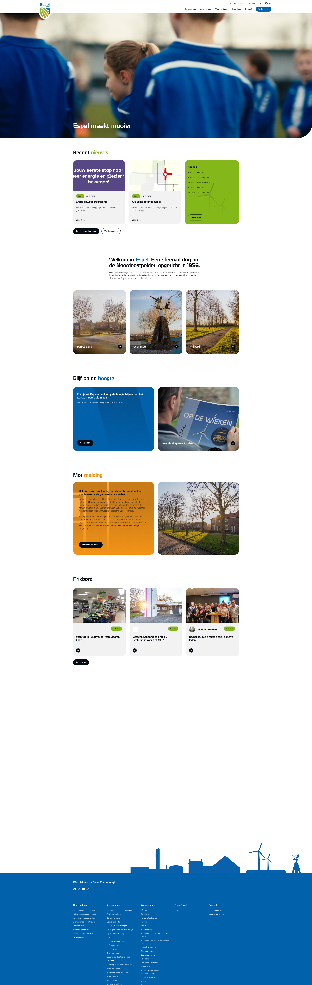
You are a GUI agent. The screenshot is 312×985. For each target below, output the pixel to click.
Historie (178, 910)
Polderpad (145, 959)
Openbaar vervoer (147, 951)
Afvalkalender (146, 910)
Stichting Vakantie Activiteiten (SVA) (120, 965)
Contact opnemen (215, 910)
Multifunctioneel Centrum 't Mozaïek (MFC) (154, 935)
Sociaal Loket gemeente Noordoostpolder (150, 972)
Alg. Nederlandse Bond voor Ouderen (121, 910)
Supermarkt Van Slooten (150, 977)
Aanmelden (85, 443)
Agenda (242, 3)
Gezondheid (145, 914)
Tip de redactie (263, 9)
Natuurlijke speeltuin (148, 947)
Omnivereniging (113, 953)
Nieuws (233, 3)
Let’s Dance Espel (113, 945)
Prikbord (252, 3)
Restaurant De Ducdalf (149, 963)
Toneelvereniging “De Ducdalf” (118, 972)
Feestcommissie (79, 926)
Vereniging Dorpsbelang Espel (84, 918)
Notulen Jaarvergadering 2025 (84, 914)
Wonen (143, 981)
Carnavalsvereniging (114, 918)
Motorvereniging (113, 949)
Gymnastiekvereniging (115, 934)
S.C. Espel (110, 961)
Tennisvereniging (113, 969)
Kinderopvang (146, 930)
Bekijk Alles (196, 217)
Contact (248, 9)
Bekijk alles (81, 662)
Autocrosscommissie (81, 930)
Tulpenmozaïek (112, 980)
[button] (190, 9)
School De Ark (146, 967)
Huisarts (144, 922)
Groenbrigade (78, 937)
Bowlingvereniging (114, 914)
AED (261, 3)
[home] (45, 6)
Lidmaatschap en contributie (84, 922)
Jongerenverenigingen (115, 941)
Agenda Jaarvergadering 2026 (84, 910)
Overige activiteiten (148, 955)
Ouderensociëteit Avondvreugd (118, 957)
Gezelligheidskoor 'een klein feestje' (120, 930)
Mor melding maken (91, 545)
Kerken (143, 926)
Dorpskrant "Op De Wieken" (83, 934)
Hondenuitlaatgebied (149, 918)
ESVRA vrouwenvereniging (117, 926)
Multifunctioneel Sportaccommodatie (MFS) (155, 941)
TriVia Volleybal (112, 976)
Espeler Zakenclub (114, 922)
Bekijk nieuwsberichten (86, 231)
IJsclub (109, 937)
